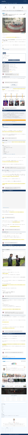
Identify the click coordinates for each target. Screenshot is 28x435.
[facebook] (11, 363)
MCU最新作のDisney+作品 (6, 55)
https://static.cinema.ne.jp (6, 207)
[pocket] (24, 33)
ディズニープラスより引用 (6, 49)
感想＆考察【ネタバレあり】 (9, 361)
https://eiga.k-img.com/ (5, 127)
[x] (22, 33)
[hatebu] (23, 33)
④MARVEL (3, 13)
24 (5, 431)
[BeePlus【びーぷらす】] (3, 1)
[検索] (25, 402)
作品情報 (5, 54)
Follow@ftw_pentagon (6, 358)
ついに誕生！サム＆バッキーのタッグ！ (8, 58)
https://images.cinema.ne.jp (6, 266)
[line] (15, 363)
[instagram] (14, 391)
